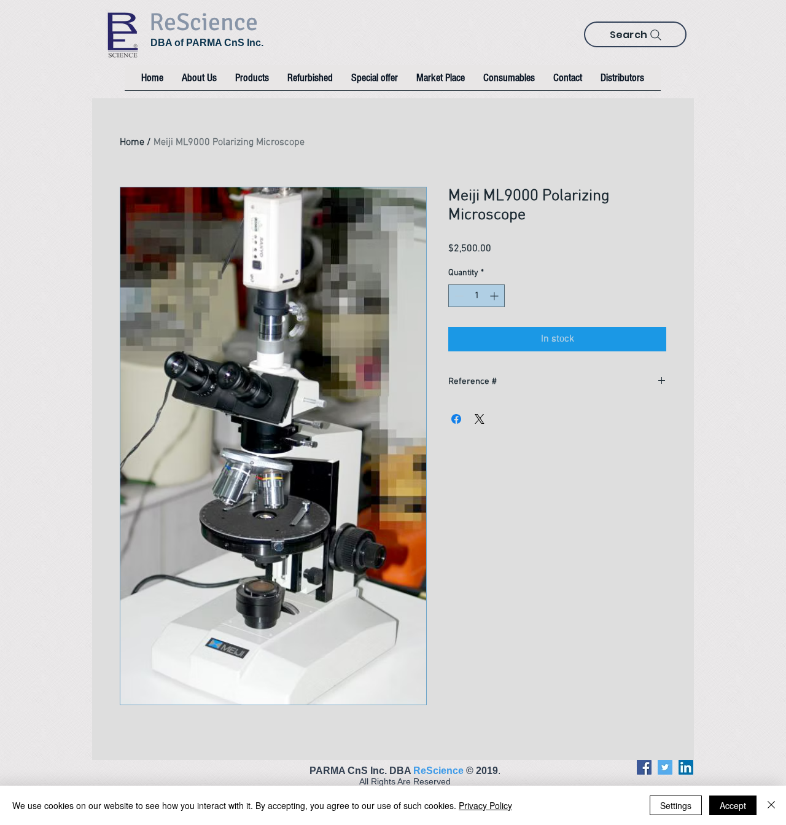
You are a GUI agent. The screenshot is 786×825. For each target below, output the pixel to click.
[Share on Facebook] (456, 419)
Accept (733, 805)
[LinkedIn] (686, 767)
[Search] (656, 35)
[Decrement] (457, 296)
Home (132, 142)
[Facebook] (644, 767)
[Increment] (495, 296)
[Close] (771, 805)
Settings (675, 805)
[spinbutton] (476, 296)
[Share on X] (479, 419)
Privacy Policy (485, 805)
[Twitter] (665, 767)
